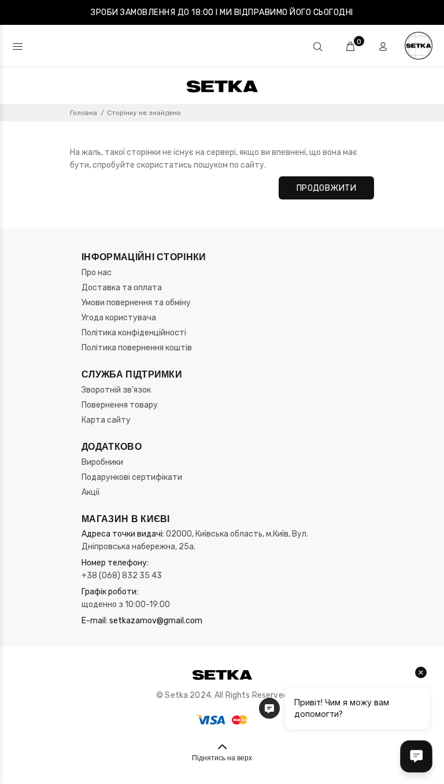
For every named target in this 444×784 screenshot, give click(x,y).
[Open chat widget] (416, 756)
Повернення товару (120, 405)
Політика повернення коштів (137, 348)
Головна (83, 113)
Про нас (97, 273)
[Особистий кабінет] (382, 47)
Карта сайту (106, 420)
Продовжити (326, 188)
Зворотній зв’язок (116, 390)
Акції (90, 492)
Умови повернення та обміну (136, 303)
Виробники (102, 462)
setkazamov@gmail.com (155, 621)
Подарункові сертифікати (132, 477)
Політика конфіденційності (134, 333)
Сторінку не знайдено (144, 113)
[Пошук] (318, 47)
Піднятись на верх (222, 758)
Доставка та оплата (122, 288)
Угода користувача (119, 318)
